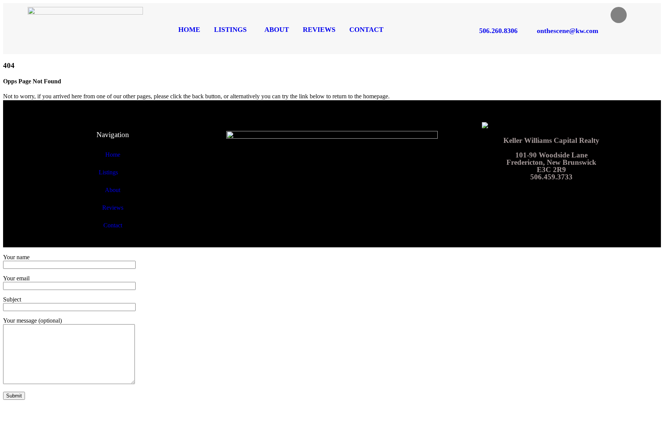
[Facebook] (619, 15)
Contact (366, 29)
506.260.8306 (498, 31)
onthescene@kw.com (567, 31)
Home (189, 29)
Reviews (319, 29)
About (276, 29)
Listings (230, 29)
